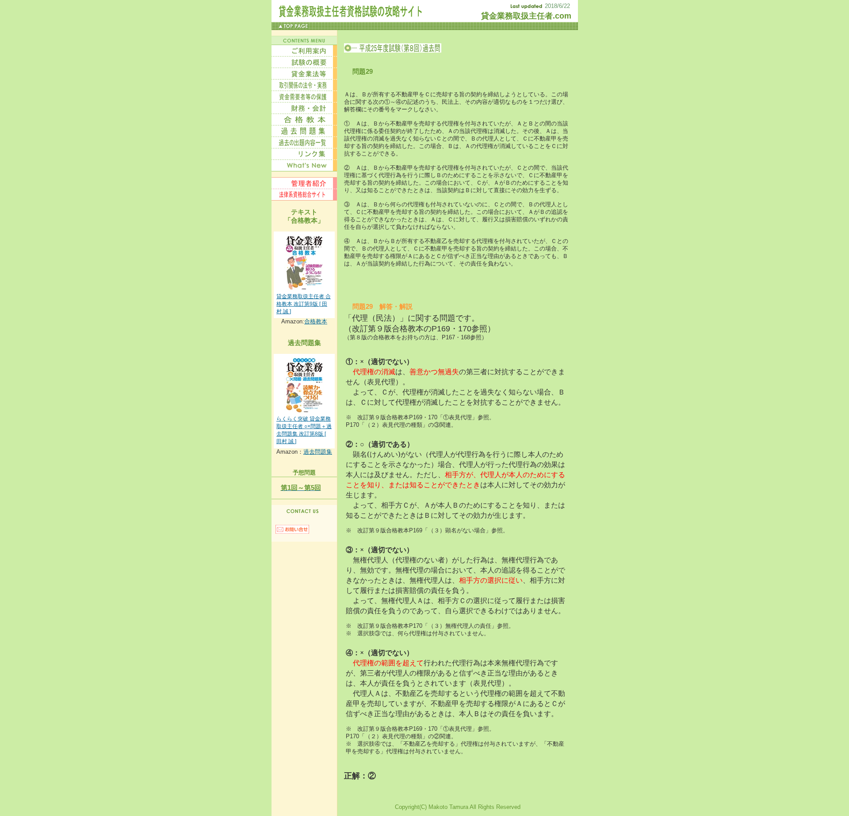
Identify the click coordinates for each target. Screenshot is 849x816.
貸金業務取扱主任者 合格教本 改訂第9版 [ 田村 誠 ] (303, 304)
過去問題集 (317, 451)
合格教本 (315, 321)
